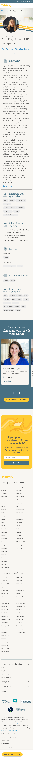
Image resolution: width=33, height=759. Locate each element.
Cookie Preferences (6, 747)
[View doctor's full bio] (15, 362)
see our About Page (13, 723)
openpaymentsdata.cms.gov (9, 730)
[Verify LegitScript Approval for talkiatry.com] (10, 709)
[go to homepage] (6, 5)
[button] (13, 393)
